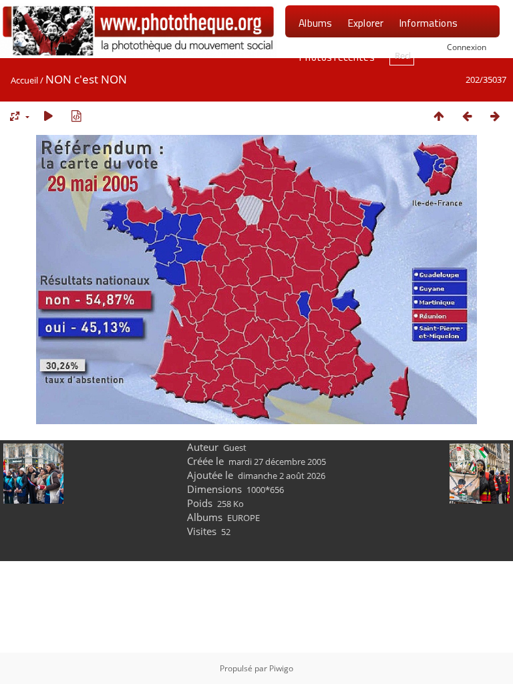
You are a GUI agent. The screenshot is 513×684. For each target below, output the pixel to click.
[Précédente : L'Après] (467, 116)
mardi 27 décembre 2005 (277, 462)
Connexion (466, 46)
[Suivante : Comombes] (495, 116)
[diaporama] (48, 116)
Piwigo (281, 668)
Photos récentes (336, 57)
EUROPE (243, 518)
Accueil (24, 80)
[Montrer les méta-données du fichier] (76, 116)
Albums (315, 23)
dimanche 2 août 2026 (281, 476)
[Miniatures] (439, 116)
